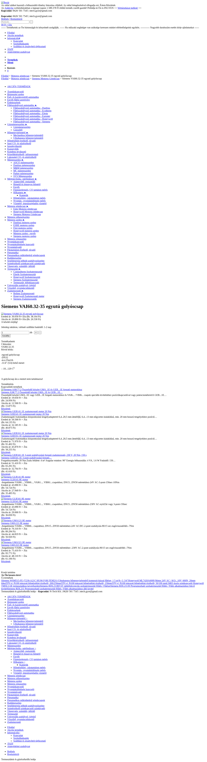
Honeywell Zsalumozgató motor (28, 296)
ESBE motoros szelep (23, 225)
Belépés (5, 19)
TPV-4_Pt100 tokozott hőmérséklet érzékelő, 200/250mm (33, 583)
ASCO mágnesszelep (23, 162)
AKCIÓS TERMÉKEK (19, 86)
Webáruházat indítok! (128, 8)
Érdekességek (13, 102)
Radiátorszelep (14, 258)
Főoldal (11, 32)
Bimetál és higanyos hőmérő (26, 184)
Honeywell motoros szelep (26, 230)
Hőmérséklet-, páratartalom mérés (29, 198)
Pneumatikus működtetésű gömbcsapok (26, 255)
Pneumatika (12, 252)
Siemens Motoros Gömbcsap (46, 78)
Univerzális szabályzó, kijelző (21, 285)
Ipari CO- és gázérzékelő (19, 143)
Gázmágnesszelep (17, 124)
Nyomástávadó (14, 247)
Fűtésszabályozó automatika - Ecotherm (32, 110)
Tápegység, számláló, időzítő (21, 266)
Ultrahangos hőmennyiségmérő (28, 138)
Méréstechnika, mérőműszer (22, 179)
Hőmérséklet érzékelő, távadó (21, 140)
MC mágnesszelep (22, 170)
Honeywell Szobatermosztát (26, 277)
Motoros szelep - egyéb (24, 233)
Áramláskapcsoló (15, 91)
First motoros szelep (22, 228)
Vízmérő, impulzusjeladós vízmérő (30, 203)
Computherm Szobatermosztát (27, 271)
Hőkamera (19, 192)
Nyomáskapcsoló (15, 241)
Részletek (110, 5)
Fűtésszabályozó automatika (22, 105)
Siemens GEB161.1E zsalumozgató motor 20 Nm (25, 436)
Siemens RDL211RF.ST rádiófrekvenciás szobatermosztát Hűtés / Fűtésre (75, 586)
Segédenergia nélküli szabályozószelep (25, 260)
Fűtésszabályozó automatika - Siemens (31, 121)
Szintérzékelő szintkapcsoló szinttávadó (26, 263)
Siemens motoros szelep (24, 236)
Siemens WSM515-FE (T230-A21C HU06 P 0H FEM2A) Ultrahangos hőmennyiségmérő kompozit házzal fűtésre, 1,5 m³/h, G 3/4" (64, 580)
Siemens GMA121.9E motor (15, 523)
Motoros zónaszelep (16, 239)
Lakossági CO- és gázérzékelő (21, 157)
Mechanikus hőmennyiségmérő (28, 135)
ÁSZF (10, 49)
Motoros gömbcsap (20, 76)
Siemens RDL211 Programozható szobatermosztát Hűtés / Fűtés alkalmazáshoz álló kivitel (50, 588)
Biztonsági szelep (15, 94)
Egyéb (16, 187)
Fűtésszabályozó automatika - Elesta (30, 113)
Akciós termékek (15, 35)
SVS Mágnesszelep (22, 176)
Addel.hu (9, 8)
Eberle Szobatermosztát (24, 274)
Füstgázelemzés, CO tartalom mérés (30, 190)
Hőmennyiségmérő (17, 132)
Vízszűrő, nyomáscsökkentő (20, 288)
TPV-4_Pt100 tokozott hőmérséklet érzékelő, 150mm (86, 583)
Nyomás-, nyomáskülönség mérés (29, 200)
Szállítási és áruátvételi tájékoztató (29, 46)
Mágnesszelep (15, 160)
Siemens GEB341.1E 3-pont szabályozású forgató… (26, 457)
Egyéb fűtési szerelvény (18, 100)
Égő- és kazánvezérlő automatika (23, 97)
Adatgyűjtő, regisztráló (24, 181)
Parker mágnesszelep (23, 173)
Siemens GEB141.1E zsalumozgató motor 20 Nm (25, 414)
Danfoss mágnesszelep (24, 165)
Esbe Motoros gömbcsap (25, 209)
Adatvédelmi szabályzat (18, 52)
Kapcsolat (18, 41)
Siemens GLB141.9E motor (14, 479)
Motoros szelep (16, 220)
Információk (13, 38)
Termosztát (14, 269)
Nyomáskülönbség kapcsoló (20, 244)
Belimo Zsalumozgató (23, 293)
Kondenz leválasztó (16, 151)
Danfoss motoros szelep (24, 222)
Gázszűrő (17, 130)
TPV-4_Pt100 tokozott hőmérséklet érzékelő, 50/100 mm (139, 583)
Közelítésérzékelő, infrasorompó (22, 154)
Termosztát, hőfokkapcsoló (26, 282)
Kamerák (23, 195)
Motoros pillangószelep (18, 217)
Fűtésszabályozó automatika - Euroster (31, 116)
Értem (103, 5)
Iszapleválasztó (14, 146)
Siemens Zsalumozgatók (25, 299)
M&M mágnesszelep (23, 168)
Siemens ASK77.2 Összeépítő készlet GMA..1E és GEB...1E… (32, 392)
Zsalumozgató (15, 290)
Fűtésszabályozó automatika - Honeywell (33, 119)
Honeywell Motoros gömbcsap (28, 211)
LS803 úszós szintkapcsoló (180, 583)
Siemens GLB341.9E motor (14, 501)
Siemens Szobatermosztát (25, 280)
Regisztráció (16, 19)
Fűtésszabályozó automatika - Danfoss (31, 108)
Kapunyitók (13, 149)
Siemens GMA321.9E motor (15, 545)
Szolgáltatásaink (21, 43)
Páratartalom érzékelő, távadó (21, 250)
